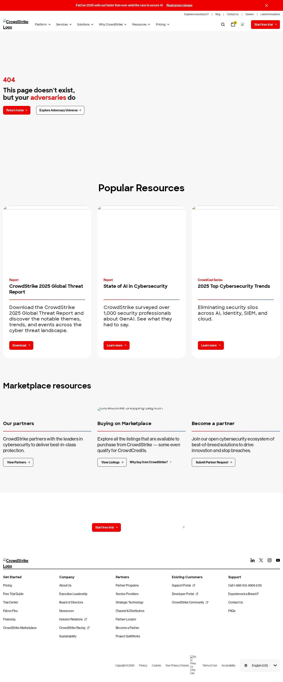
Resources (139, 24)
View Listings (110, 462)
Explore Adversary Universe (58, 110)
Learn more (114, 345)
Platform (41, 24)
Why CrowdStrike (111, 24)
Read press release (180, 5)
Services (62, 24)
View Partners (16, 462)
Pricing (161, 24)
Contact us (139, 527)
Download (19, 345)
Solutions (83, 24)
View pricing (172, 527)
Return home (15, 110)
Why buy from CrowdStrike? (149, 462)
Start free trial (104, 527)
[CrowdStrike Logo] (16, 24)
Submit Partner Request (212, 462)
